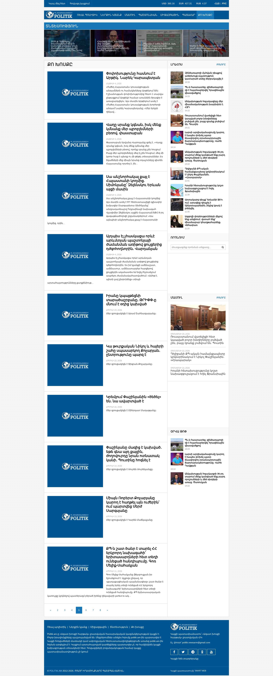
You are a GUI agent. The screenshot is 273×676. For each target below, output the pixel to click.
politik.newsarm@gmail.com (196, 642)
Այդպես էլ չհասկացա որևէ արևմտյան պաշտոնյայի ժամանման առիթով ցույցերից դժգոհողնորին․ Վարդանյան (134, 242)
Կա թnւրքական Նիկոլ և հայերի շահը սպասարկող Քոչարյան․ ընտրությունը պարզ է (135, 350)
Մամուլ (130, 15)
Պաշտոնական (147, 15)
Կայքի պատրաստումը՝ (182, 671)
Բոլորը (221, 64)
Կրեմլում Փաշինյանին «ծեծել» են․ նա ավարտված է (133, 399)
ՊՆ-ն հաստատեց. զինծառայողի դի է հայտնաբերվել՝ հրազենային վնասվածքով (204, 90)
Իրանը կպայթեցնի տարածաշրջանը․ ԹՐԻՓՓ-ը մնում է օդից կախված (131, 300)
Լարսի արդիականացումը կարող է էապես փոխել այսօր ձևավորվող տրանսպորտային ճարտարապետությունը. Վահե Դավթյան (204, 138)
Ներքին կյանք (111, 15)
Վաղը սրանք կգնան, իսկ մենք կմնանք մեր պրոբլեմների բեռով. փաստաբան (133, 129)
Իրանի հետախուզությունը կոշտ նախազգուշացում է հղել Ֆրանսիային (204, 188)
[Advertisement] (194, 404)
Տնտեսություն (119, 627)
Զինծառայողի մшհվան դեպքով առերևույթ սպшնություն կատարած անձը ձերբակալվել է (204, 76)
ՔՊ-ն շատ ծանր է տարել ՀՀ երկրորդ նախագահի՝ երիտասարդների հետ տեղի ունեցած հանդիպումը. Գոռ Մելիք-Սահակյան (132, 557)
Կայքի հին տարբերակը (184, 658)
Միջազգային (169, 15)
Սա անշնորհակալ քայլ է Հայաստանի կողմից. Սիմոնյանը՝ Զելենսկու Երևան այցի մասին (133, 183)
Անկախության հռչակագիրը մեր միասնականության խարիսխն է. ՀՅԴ (204, 104)
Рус (224, 3)
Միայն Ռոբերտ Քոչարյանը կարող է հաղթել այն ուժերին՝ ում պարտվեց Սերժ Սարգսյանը (132, 504)
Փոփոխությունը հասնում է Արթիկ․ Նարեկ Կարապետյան (133, 75)
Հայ (217, 3)
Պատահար (188, 15)
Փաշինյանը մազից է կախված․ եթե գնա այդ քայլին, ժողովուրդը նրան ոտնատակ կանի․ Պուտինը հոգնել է (134, 453)
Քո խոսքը (205, 15)
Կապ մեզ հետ (57, 3)
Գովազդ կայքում (80, 3)
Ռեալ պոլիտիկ (87, 15)
